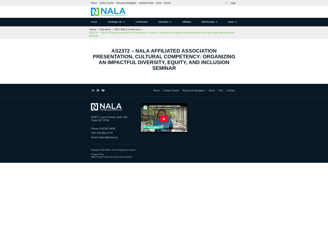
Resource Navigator (126, 3)
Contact (230, 90)
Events (167, 3)
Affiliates (186, 22)
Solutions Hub (146, 3)
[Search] (226, 3)
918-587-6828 (107, 128)
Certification (142, 22)
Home (94, 22)
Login (233, 3)
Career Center (107, 3)
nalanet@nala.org (108, 137)
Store (158, 3)
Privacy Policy (97, 154)
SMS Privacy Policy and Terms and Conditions (111, 157)
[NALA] (108, 12)
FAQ (220, 90)
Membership (208, 22)
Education (163, 22)
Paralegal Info (115, 22)
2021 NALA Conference (127, 29)
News (94, 3)
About (231, 22)
